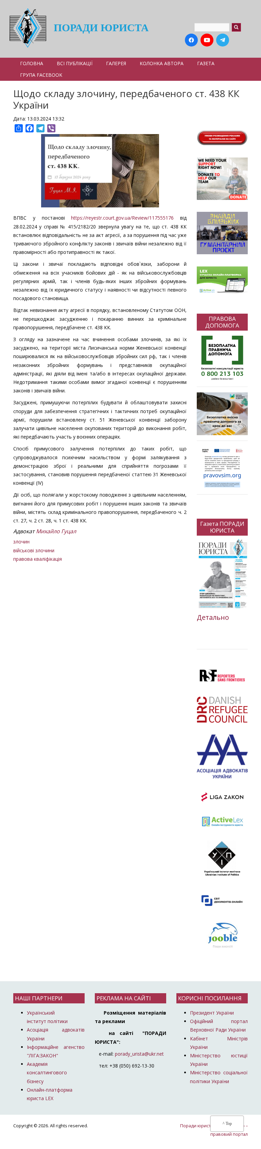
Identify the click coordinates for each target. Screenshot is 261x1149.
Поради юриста (101, 27)
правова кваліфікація (37, 559)
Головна (31, 63)
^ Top (227, 1123)
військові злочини (33, 550)
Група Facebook (41, 75)
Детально (213, 617)
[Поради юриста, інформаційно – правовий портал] (26, 28)
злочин (21, 541)
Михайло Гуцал (56, 531)
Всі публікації (74, 63)
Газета (205, 63)
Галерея (116, 63)
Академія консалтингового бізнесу (47, 1072)
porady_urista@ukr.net (139, 1054)
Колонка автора (162, 63)
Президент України (212, 1012)
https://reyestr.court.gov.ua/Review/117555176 (122, 218)
